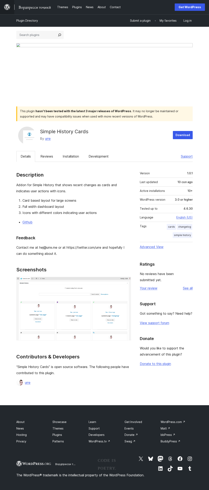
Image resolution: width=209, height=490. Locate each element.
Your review (148, 288)
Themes (57, 428)
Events (129, 428)
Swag (130, 441)
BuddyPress (170, 441)
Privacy (21, 441)
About (20, 422)
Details (26, 156)
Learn (92, 422)
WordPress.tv (99, 441)
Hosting (21, 434)
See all (188, 288)
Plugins (57, 434)
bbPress (168, 434)
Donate (131, 434)
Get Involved (133, 422)
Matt (165, 428)
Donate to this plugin (155, 364)
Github (27, 222)
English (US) (184, 217)
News (20, 428)
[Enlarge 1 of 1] (125, 282)
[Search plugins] (60, 35)
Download (183, 135)
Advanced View (151, 247)
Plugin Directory (27, 20)
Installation (71, 156)
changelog (184, 226)
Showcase (59, 422)
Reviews (46, 156)
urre (48, 138)
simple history (182, 235)
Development (99, 156)
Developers (96, 434)
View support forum (154, 323)
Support (187, 156)
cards (171, 226)
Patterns (58, 441)
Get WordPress (190, 7)
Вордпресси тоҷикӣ (68, 464)
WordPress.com (173, 422)
